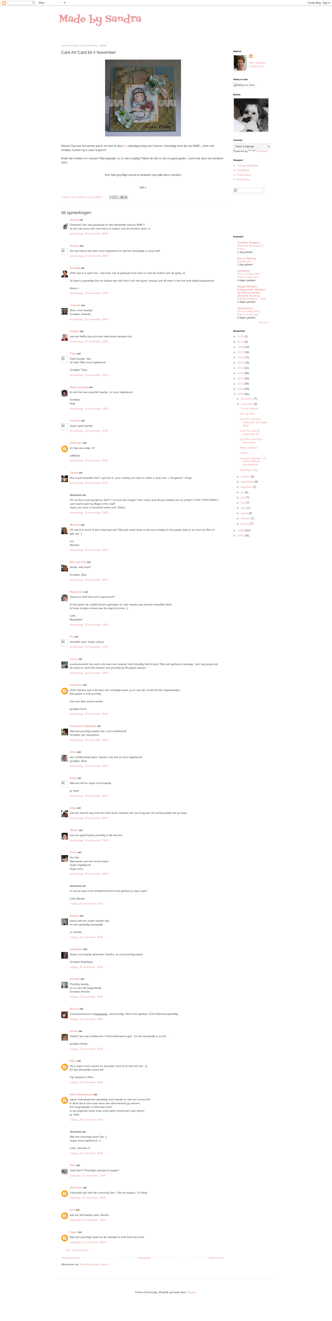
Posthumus (243, 179)
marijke (74, 331)
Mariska (75, 524)
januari (245, 523)
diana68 (75, 267)
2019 (240, 341)
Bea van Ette (78, 562)
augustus (247, 486)
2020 (240, 336)
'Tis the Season (249, 408)
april (244, 508)
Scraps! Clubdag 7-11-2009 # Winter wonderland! (253, 461)
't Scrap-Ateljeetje (247, 165)
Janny (74, 658)
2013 (240, 373)
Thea (73, 353)
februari (246, 518)
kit (125, 145)
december (247, 398)
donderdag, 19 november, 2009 (89, 233)
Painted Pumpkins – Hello (251, 298)
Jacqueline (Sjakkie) (83, 725)
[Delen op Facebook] (122, 197)
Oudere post (216, 1257)
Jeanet (74, 219)
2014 (240, 367)
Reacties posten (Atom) (94, 1264)
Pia (72, 636)
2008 (240, 530)
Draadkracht (244, 261)
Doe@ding (243, 170)
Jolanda (75, 305)
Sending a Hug (249, 469)
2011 (240, 383)
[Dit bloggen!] (115, 197)
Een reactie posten (77, 1250)
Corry (73, 852)
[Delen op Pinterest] (126, 197)
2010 (240, 388)
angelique (76, 949)
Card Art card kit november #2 (250, 432)
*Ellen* (74, 830)
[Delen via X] (118, 197)
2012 (240, 378)
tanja (73, 807)
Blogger (191, 1292)
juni (243, 497)
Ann (72, 1209)
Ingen (73, 1232)
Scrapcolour (245, 308)
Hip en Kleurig (246, 258)
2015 (240, 362)
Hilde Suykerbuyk (81, 1094)
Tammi (74, 472)
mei (243, 502)
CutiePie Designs (248, 242)
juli (243, 492)
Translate (261, 151)
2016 (240, 357)
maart (245, 513)
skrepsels (243, 270)
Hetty (73, 778)
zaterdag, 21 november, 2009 (88, 1175)
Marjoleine (76, 591)
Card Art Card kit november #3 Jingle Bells (253, 422)
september (248, 481)
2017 (240, 352)
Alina (73, 751)
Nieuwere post (71, 1257)
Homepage (144, 1257)
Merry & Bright (248, 447)
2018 (240, 346)
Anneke (75, 978)
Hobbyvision (244, 174)
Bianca (74, 1008)
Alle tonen (263, 322)
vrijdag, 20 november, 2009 (86, 903)
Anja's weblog (79, 387)
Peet (73, 1165)
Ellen (73, 1060)
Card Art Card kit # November (251, 441)
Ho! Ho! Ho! (247, 413)
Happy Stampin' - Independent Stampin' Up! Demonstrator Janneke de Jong (251, 291)
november (247, 404)
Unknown (76, 442)
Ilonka (74, 1031)
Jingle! (244, 452)
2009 (240, 394)
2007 (240, 535)
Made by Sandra (99, 19)
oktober (246, 476)
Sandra (74, 245)
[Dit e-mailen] (111, 197)
